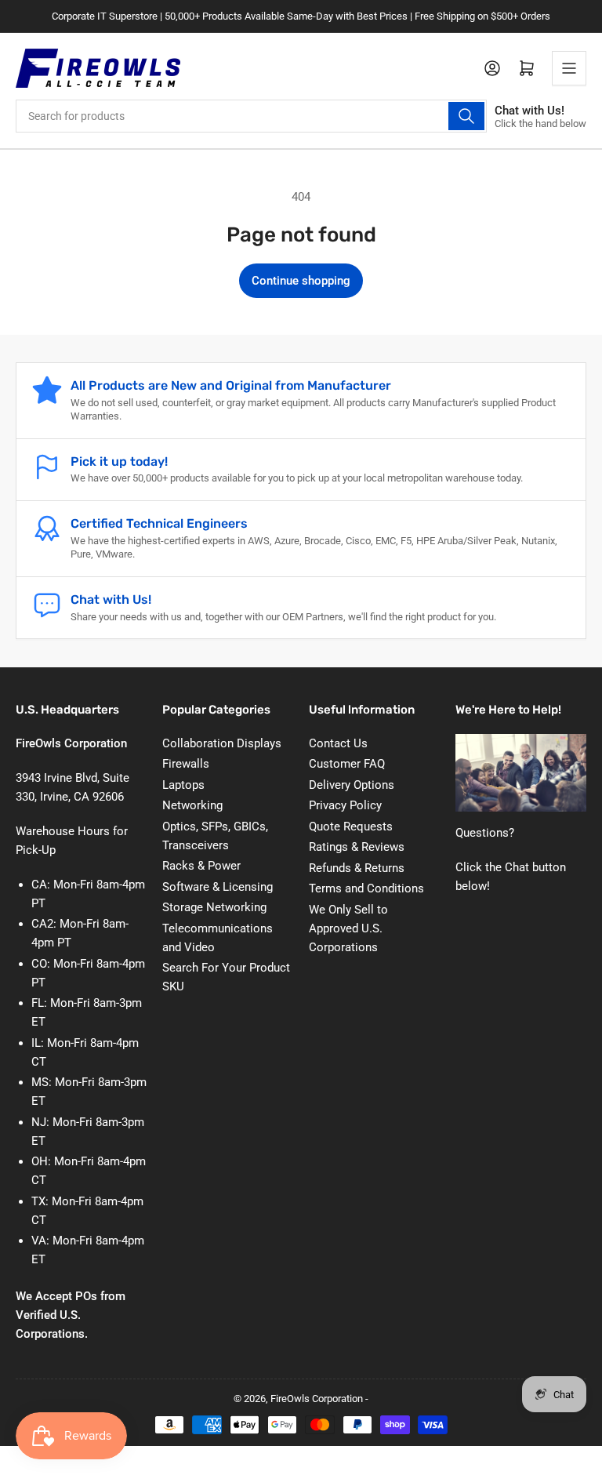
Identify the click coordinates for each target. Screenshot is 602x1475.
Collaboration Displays (221, 743)
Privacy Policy (345, 805)
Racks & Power (201, 866)
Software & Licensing (217, 887)
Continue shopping (301, 281)
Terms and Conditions (366, 888)
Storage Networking (214, 907)
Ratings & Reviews (356, 847)
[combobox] (251, 116)
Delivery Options (351, 785)
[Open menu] (569, 68)
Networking (192, 805)
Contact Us (338, 743)
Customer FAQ (347, 764)
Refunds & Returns (356, 868)
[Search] (466, 116)
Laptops (183, 785)
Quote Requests (351, 826)
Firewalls (185, 764)
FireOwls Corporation (316, 1398)
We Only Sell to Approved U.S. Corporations (348, 928)
